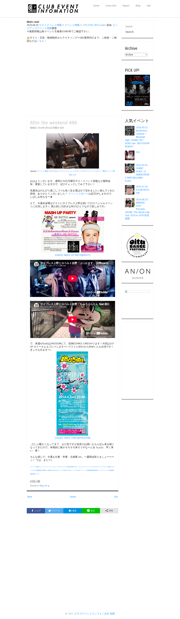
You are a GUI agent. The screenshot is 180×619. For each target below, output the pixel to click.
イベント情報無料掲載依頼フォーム (92, 470)
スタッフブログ (81, 171)
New (29, 496)
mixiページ (71, 470)
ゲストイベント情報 (50, 25)
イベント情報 (72, 25)
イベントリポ (90, 467)
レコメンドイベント (66, 171)
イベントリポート (95, 171)
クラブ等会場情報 (68, 467)
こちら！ (42, 40)
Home (96, 5)
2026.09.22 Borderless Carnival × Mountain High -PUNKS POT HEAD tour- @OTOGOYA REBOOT (137, 137)
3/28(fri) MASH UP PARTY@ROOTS (73, 255)
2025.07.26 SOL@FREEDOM (142, 189)
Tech (51, 171)
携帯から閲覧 (47, 470)
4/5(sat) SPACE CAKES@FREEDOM (72, 437)
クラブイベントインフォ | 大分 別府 (94, 613)
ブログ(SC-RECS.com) (94, 25)
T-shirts (78, 470)
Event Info (111, 5)
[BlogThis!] (33, 481)
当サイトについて (79, 467)
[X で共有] (36, 481)
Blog (138, 5)
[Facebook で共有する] (38, 481)
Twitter (65, 470)
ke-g (47, 485)
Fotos (56, 171)
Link (149, 5)
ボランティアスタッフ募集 (103, 467)
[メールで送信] (31, 481)
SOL (138, 152)
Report (126, 5)
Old (116, 496)
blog (42, 485)
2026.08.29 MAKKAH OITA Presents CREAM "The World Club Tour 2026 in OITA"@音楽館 (137, 209)
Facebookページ (57, 470)
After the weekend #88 (53, 123)
